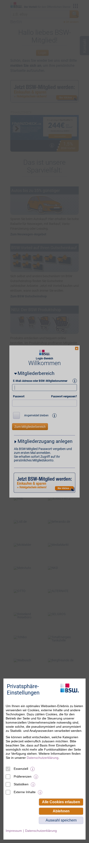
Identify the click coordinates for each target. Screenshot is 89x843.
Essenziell (21, 768)
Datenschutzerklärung (42, 758)
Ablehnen (61, 811)
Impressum (14, 830)
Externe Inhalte (25, 792)
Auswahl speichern (61, 820)
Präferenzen (22, 776)
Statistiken (21, 784)
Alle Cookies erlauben (61, 802)
